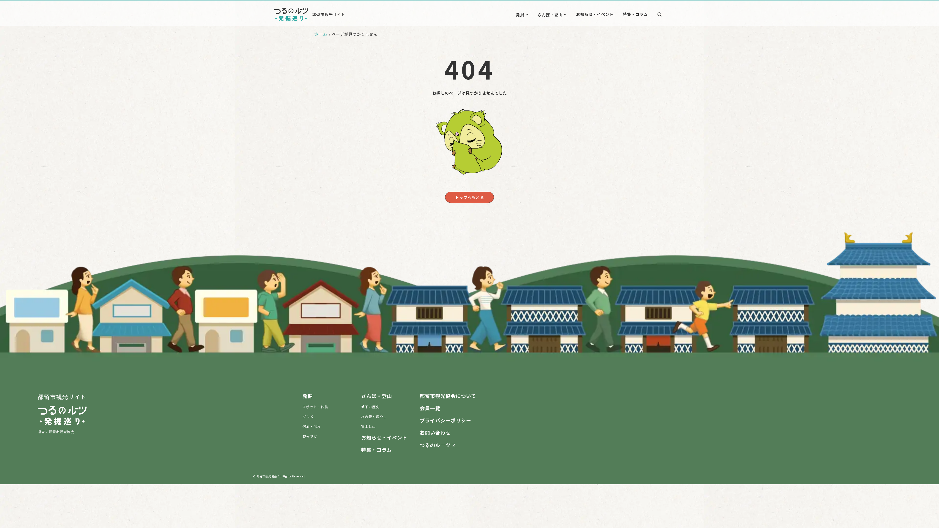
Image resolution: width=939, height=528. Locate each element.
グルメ (307, 416)
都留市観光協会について (448, 395)
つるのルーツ (435, 444)
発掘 (520, 14)
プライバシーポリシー (445, 420)
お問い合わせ (435, 432)
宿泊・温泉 (311, 426)
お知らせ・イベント (595, 14)
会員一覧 (430, 408)
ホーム (321, 34)
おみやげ (309, 436)
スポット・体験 (315, 406)
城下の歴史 (370, 406)
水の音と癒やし (374, 416)
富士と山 (368, 426)
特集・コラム (635, 14)
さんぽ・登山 (550, 14)
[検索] (659, 14)
